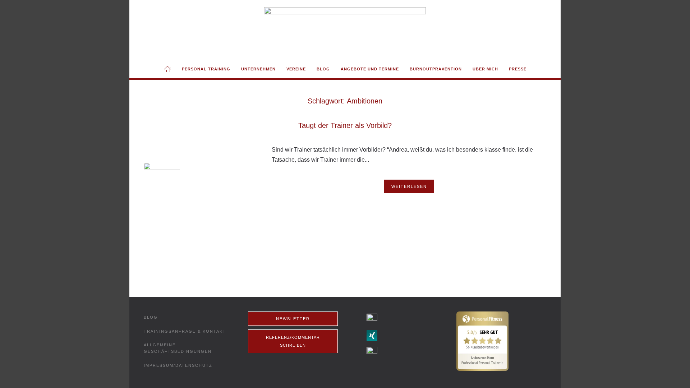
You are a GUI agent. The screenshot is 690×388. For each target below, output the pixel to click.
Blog (323, 69)
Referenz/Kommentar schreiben (293, 341)
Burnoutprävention (436, 69)
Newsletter (293, 319)
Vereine (296, 69)
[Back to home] (345, 30)
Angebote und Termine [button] (370, 69)
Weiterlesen (409, 186)
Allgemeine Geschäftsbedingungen (178, 348)
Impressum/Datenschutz (178, 365)
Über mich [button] (485, 69)
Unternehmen (258, 69)
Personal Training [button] (206, 69)
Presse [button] (517, 69)
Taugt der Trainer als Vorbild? (345, 125)
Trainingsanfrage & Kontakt (185, 331)
